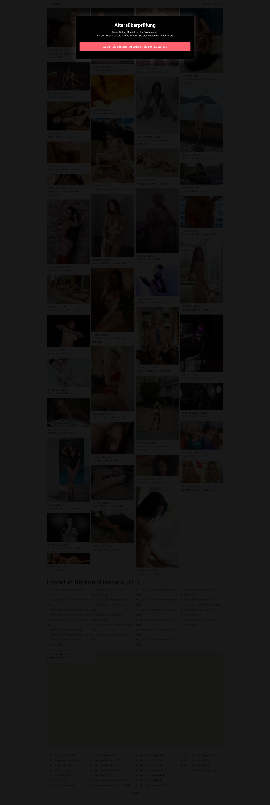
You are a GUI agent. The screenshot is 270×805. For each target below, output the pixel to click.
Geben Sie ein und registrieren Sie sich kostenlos (135, 46)
